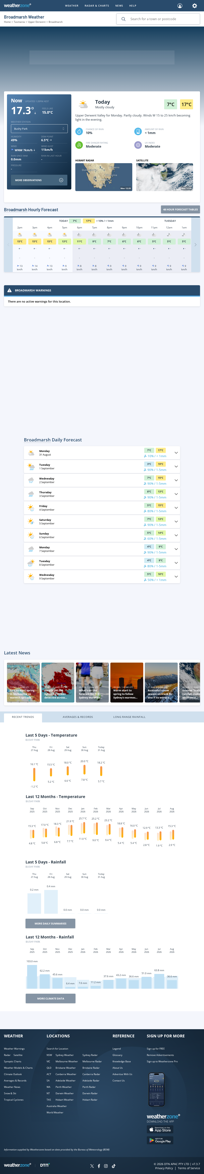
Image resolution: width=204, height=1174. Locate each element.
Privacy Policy (164, 1168)
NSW (49, 1055)
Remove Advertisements (160, 1055)
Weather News (12, 1087)
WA (48, 1087)
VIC (48, 1061)
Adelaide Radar (90, 1080)
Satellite (18, 1055)
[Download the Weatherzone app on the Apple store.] (160, 1129)
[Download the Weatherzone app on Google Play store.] (160, 1140)
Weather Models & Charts (18, 1067)
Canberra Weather (66, 1074)
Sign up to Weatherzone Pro (162, 1061)
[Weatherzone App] (160, 1112)
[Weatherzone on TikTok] (114, 1166)
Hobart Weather (65, 1099)
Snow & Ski (10, 1093)
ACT (49, 1074)
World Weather (55, 1112)
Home (7, 22)
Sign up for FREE (156, 1048)
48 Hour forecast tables (180, 209)
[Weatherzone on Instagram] (106, 1166)
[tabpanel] (102, 866)
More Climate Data (50, 998)
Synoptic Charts (12, 1061)
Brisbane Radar (91, 1067)
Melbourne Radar (92, 1061)
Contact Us (119, 1080)
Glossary (117, 1055)
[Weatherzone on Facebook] (99, 1166)
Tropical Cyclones (14, 1099)
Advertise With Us (122, 1074)
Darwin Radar (90, 1093)
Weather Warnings (14, 1048)
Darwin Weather (65, 1093)
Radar (7, 1055)
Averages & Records (78, 717)
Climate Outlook (13, 1074)
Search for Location (57, 1048)
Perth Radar (89, 1087)
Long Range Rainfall (129, 717)
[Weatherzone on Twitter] (92, 1166)
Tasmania (19, 22)
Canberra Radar (91, 1074)
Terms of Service (189, 1168)
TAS (49, 1099)
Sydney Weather (65, 1055)
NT (48, 1093)
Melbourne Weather (67, 1061)
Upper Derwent (37, 22)
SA (48, 1080)
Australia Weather (57, 1106)
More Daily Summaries (50, 923)
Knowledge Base (122, 1061)
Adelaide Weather (66, 1080)
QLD (49, 1067)
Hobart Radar (89, 1099)
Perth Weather (64, 1087)
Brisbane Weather (66, 1067)
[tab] (29, 717)
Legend (117, 1048)
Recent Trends (23, 717)
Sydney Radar (90, 1055)
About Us (118, 1067)
